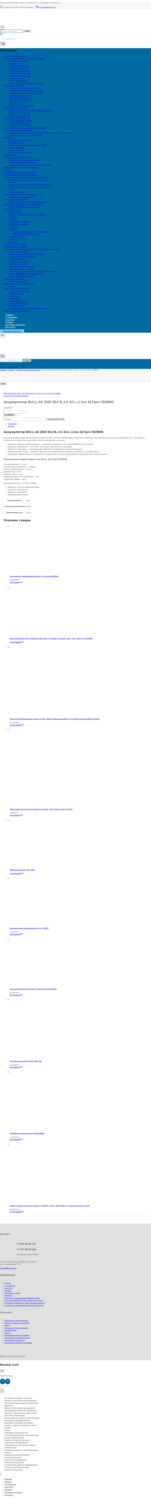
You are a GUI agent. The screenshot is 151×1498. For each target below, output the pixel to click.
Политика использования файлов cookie (22, 1298)
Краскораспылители (18, 200)
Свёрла (12, 190)
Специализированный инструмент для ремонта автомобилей (31, 249)
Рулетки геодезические (19, 113)
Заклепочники (15, 212)
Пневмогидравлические (19, 96)
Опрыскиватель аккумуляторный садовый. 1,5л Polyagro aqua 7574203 (41, 809)
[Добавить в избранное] (16, 415)
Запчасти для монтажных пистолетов (25, 160)
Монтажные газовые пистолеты (18, 158)
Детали (11, 426)
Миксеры (13, 296)
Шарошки (13, 242)
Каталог (7, 1283)
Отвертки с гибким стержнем (26, 234)
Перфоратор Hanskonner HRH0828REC (27, 1133)
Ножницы (13, 227)
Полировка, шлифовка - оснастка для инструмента (31, 187)
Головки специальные (18, 81)
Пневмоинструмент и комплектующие (21, 195)
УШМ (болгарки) (16, 306)
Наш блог (8, 1288)
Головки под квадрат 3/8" (20, 76)
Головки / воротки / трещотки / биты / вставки (24, 59)
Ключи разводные (17, 148)
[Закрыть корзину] (2, 1371)
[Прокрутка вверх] (2, 1381)
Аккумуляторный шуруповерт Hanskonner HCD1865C (33, 989)
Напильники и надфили (19, 224)
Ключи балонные (16, 143)
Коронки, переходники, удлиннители (25, 135)
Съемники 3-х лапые (18, 264)
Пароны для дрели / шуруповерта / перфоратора (30, 185)
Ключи (7, 138)
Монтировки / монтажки (19, 222)
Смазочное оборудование (15, 247)
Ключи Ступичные (17, 150)
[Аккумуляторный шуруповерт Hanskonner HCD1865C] (74, 984)
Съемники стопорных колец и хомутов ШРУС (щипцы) (33, 271)
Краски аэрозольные (18, 281)
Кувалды (12, 217)
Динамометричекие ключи (20, 140)
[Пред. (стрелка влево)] (1, 1388)
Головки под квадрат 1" (19, 66)
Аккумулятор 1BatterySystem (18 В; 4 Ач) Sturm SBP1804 (34, 576)
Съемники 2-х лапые (18, 261)
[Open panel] (2, 28)
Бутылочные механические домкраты (25, 88)
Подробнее (15, 642)
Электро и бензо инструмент (17, 289)
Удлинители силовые (18, 304)
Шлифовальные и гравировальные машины (28, 308)
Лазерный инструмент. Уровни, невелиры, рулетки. (31, 110)
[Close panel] (2, 1391)
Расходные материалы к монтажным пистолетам (30, 165)
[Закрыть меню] (0, 1474)
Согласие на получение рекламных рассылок (24, 1306)
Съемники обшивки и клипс (21, 269)
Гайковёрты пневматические (21, 197)
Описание (12, 424)
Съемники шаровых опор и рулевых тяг (26, 274)
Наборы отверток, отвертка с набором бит (31, 232)
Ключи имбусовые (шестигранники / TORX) (28, 145)
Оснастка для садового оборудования (21, 175)
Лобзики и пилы (16, 294)
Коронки (13, 182)
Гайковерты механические (16, 56)
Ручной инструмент (13, 209)
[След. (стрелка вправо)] (3, 1388)
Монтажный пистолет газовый (22, 162)
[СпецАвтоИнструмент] (9, 24)
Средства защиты (16, 237)
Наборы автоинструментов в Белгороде (21, 167)
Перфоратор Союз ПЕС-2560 (22, 870)
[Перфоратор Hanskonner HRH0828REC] (70, 1128)
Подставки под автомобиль (21, 98)
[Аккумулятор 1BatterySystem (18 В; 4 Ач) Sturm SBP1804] (74, 571)
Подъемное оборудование (20, 120)
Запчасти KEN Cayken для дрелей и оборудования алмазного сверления (40, 133)
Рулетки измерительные (19, 115)
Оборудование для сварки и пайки (19, 172)
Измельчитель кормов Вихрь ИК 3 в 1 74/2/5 (29, 928)
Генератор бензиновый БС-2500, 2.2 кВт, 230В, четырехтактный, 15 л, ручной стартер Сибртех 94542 (55, 719)
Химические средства (14, 279)
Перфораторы (15, 299)
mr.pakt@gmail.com (8, 1268)
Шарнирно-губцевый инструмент (19, 284)
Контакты (10, 327)
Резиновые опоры (17, 103)
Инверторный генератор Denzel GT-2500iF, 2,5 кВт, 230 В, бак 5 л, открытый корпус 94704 (50, 1206)
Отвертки (13, 229)
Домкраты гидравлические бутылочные (26, 91)
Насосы (7, 170)
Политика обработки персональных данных (23, 1301)
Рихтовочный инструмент (20, 125)
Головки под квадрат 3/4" (20, 73)
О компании (9, 1286)
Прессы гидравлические (19, 123)
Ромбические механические (21, 106)
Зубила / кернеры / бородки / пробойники (27, 214)
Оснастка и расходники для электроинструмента (26, 177)
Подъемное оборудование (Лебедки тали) (23, 205)
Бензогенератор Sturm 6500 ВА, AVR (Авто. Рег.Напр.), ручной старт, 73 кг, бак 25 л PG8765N (51, 639)
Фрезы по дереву (16, 192)
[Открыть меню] (2, 335)
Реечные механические (19, 101)
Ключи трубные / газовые (20, 153)
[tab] (77, 424)
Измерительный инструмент (17, 108)
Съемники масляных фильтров (22, 266)
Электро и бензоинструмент (16, 311)
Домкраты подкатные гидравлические (26, 93)
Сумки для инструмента (19, 239)
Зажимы (12, 286)
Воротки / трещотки (18, 61)
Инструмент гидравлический (17, 118)
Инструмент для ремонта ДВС (22, 256)
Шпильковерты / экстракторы (22, 276)
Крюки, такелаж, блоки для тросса (24, 207)
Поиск (27, 31)
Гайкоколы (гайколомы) (19, 251)
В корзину (9, 415)
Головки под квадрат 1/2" (20, 68)
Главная (8, 1479)
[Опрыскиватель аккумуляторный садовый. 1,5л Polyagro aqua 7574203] (41, 804)
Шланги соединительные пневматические (27, 202)
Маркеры (13, 219)
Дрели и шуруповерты (19, 291)
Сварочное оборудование (15, 244)
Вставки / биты (15, 64)
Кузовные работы (16, 259)
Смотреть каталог (12, 331)
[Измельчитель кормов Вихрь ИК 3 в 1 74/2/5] (74, 923)
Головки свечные (16, 78)
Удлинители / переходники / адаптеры (26, 83)
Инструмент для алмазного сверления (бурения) (25, 128)
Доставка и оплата (12, 1293)
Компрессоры (10, 155)
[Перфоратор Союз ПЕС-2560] (74, 865)
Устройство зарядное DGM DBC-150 (26, 1061)
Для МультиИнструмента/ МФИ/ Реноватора (28, 180)
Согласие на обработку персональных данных (24, 1303)
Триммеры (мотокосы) (18, 301)
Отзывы (7, 1291)
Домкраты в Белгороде (14, 86)
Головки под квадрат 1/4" (20, 71)
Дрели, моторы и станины (20, 130)
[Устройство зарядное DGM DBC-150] (39, 1056)
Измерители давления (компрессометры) (27, 254)
